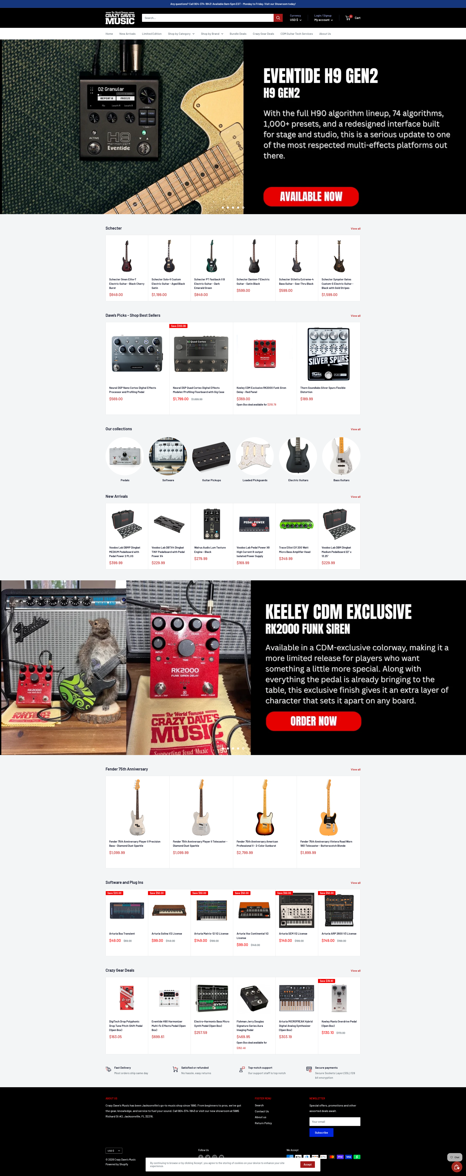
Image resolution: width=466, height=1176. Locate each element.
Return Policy (263, 1123)
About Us (325, 33)
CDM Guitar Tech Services (297, 33)
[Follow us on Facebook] (200, 1157)
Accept (308, 1164)
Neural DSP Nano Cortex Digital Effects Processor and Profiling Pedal (132, 390)
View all (356, 228)
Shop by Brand (210, 33)
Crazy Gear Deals (263, 33)
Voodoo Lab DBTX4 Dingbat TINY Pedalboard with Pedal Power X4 (168, 552)
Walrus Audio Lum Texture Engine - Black (210, 549)
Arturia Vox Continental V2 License (252, 935)
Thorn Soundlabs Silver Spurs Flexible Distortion (322, 390)
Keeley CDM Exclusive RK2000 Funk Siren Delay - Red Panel (261, 390)
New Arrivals (127, 33)
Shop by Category (179, 33)
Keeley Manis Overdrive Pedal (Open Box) (339, 1023)
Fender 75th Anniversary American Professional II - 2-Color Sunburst (257, 843)
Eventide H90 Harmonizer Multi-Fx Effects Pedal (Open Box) (169, 1026)
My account (322, 19)
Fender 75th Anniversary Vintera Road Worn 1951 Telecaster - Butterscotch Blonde (326, 843)
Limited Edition (152, 33)
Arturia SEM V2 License (293, 933)
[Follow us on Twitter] (207, 1157)
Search (259, 1105)
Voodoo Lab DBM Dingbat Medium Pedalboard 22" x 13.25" (337, 552)
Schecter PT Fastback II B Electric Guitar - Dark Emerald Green (209, 284)
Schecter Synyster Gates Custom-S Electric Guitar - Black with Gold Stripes (337, 284)
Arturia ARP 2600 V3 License (339, 933)
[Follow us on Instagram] (214, 1157)
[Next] (360, 456)
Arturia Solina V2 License (167, 933)
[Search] (278, 18)
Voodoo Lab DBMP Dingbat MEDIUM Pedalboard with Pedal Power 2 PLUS (124, 552)
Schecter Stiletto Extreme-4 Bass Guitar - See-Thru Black (296, 281)
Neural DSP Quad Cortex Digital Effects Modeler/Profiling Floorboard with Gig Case (198, 390)
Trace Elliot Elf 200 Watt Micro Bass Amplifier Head (294, 549)
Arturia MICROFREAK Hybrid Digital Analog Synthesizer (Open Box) (296, 1026)
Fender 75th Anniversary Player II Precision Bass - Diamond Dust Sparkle (134, 843)
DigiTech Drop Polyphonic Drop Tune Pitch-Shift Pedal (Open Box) (126, 1026)
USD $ (111, 1150)
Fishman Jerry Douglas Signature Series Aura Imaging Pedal (250, 1026)
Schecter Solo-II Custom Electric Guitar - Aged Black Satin (168, 284)
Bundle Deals (238, 33)
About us (260, 1117)
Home (109, 33)
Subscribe (321, 1132)
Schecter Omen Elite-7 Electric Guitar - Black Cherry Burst (126, 284)
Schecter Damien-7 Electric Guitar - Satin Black (253, 281)
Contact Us (262, 1111)
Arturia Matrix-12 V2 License (211, 933)
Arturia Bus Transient (122, 933)
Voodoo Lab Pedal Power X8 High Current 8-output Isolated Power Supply (253, 552)
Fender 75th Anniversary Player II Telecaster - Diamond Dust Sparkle (200, 843)
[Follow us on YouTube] (221, 1157)
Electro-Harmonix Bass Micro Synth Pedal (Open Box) (211, 1023)
